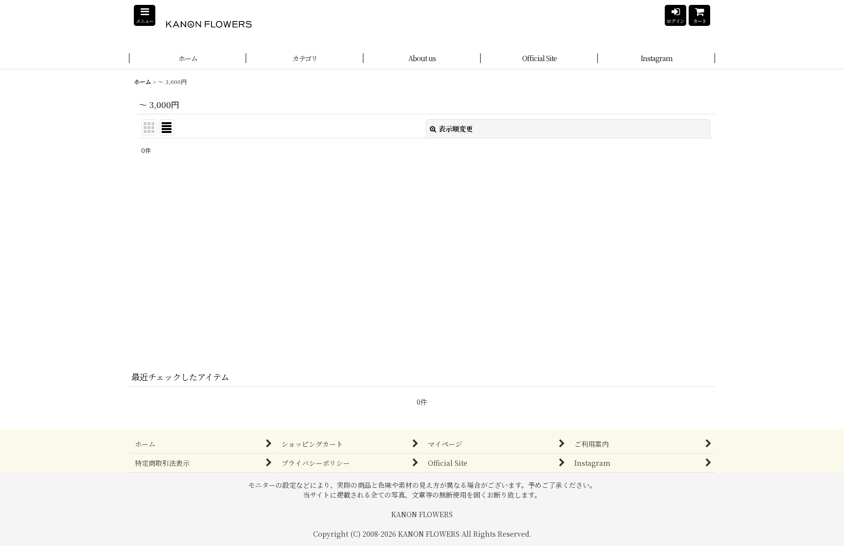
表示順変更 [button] (456, 128)
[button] (144, 15)
